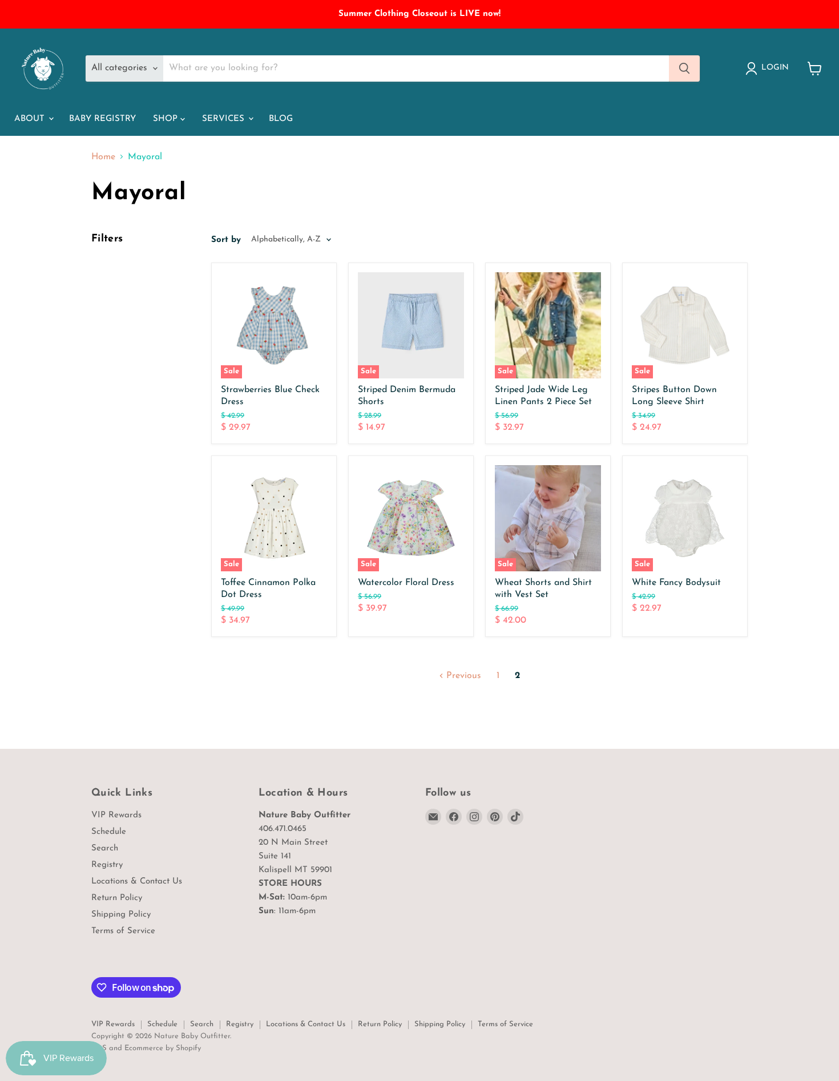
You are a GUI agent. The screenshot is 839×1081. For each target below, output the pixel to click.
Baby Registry (102, 119)
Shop (166, 119)
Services (224, 119)
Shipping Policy (121, 914)
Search (104, 848)
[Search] (684, 68)
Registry (107, 865)
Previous (462, 675)
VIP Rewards (116, 815)
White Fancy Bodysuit (676, 582)
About (30, 119)
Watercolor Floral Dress (406, 582)
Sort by (226, 240)
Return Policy (116, 898)
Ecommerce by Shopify (162, 1048)
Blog (281, 119)
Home (103, 157)
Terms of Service (123, 931)
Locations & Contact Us (136, 881)
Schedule (108, 832)
